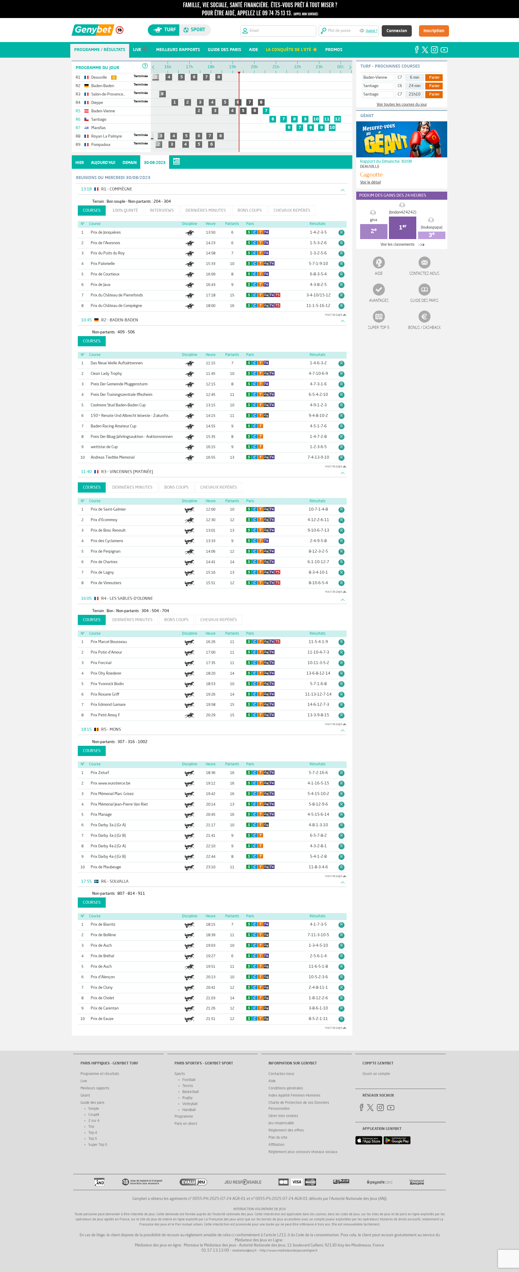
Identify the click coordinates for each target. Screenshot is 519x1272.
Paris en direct (186, 1124)
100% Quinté (125, 210)
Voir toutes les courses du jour (402, 105)
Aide (379, 274)
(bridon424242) (402, 212)
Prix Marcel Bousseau (109, 642)
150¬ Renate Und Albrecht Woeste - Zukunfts (129, 416)
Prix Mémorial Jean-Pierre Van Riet (119, 804)
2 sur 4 (93, 1121)
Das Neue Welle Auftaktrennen (117, 363)
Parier (434, 78)
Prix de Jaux (101, 285)
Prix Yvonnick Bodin (107, 684)
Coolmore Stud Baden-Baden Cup (118, 405)
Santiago (370, 86)
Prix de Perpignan (105, 552)
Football (189, 1080)
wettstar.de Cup (104, 447)
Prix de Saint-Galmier (108, 510)
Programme (184, 1117)
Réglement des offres (286, 1130)
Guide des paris (424, 301)
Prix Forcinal (101, 663)
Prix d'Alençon (103, 977)
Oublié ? (372, 31)
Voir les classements (397, 245)
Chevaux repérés (292, 210)
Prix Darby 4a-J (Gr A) (108, 846)
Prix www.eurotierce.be (110, 783)
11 (326, 119)
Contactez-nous (424, 274)
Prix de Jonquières (106, 233)
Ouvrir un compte (376, 1074)
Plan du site (278, 1138)
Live (83, 1081)
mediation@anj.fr (244, 1250)
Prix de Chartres (104, 562)
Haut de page (333, 314)
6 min (414, 78)
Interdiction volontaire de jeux (259, 1209)
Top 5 (92, 1139)
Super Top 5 (379, 328)
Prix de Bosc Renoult (108, 531)
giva (373, 220)
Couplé (93, 1115)
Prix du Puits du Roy (108, 253)
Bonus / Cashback (424, 328)
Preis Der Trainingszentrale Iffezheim (121, 395)
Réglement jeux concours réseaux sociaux (303, 1152)
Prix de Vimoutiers (106, 583)
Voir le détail (370, 182)
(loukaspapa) (431, 227)
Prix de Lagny (102, 573)
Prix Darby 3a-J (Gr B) (108, 836)
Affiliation (276, 1145)
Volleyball (190, 1104)
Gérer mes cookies (283, 1116)
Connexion (397, 31)
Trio (91, 1127)
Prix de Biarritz (103, 925)
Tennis (187, 1086)
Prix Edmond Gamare (108, 705)
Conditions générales (286, 1088)
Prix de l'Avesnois (105, 243)
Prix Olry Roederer (106, 673)
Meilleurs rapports (94, 1088)
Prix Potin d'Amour (106, 652)
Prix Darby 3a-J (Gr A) (108, 825)
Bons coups (250, 210)
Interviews (162, 210)
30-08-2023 (154, 163)
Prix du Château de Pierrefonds (117, 295)
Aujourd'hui (103, 163)
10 (316, 119)
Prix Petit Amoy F (105, 715)
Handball (189, 1110)
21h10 (414, 94)
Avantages (379, 301)
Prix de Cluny (102, 988)
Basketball (190, 1092)
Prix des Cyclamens (107, 541)
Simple (93, 1109)
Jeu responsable (281, 1123)
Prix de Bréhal (102, 956)
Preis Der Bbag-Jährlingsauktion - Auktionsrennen (132, 437)
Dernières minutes (206, 210)
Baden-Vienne (375, 78)
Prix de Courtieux (105, 274)
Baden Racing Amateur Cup (113, 426)
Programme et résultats (99, 1074)
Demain (130, 163)
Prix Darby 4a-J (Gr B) (108, 857)
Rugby (187, 1098)
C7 (400, 78)
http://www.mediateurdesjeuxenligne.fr (289, 1250)
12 (337, 119)
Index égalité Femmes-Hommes (294, 1095)
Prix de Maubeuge (106, 867)
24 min (414, 86)
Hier (79, 163)
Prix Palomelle (103, 264)
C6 (400, 86)
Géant (85, 1095)
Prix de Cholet (102, 998)
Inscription (433, 31)
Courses (92, 210)
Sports (180, 1074)
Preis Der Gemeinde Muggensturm (119, 384)
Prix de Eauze (102, 1019)
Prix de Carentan (105, 1008)
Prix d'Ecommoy (104, 520)
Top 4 (92, 1133)
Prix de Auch (101, 946)
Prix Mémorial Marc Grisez (112, 794)
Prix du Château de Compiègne (116, 306)
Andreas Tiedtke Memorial (113, 458)
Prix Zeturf (100, 773)
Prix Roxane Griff (105, 695)
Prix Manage (101, 815)
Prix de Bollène (103, 935)
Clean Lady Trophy (106, 374)
